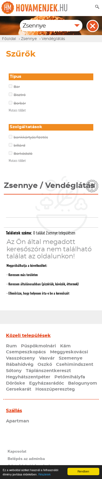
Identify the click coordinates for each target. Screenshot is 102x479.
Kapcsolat (17, 451)
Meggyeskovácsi (69, 352)
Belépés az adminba (26, 458)
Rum (11, 346)
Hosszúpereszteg (55, 389)
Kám (65, 346)
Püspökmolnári (38, 346)
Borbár (20, 103)
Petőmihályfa (69, 377)
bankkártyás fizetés (31, 137)
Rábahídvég (19, 364)
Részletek (44, 474)
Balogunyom (82, 383)
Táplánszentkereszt (48, 371)
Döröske (15, 383)
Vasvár (47, 358)
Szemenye (70, 358)
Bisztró (20, 95)
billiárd (19, 145)
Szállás (14, 410)
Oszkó (45, 364)
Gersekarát (18, 389)
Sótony (14, 371)
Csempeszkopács (26, 352)
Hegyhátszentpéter (28, 377)
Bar (17, 87)
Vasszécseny (20, 358)
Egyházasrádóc (46, 383)
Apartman (17, 421)
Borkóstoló (23, 154)
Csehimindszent (74, 364)
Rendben (83, 471)
